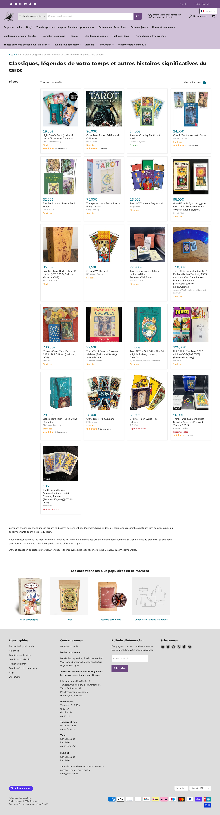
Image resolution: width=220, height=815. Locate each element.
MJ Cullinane (91, 141)
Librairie (90, 44)
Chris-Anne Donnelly (52, 141)
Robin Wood (48, 209)
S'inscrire (120, 668)
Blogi (29, 27)
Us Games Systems (138, 141)
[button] (208, 11)
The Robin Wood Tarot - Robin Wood (59, 205)
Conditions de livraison (20, 655)
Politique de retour (18, 663)
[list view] (209, 82)
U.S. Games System (94, 274)
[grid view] (205, 82)
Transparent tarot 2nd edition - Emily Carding (103, 205)
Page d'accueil (12, 27)
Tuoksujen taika (121, 36)
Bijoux (75, 36)
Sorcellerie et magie (54, 36)
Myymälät (106, 44)
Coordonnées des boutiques (23, 668)
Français (182, 4)
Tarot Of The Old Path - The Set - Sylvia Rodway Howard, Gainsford (147, 354)
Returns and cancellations (20, 798)
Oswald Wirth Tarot (97, 271)
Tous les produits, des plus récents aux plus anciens (65, 27)
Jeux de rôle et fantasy (66, 44)
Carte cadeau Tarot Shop (112, 27)
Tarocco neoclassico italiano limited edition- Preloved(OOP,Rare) (145, 274)
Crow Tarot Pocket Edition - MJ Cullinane (103, 137)
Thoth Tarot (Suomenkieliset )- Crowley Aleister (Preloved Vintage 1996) (190, 422)
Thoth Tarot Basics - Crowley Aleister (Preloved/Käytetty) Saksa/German (102, 354)
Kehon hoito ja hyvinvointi (150, 36)
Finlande (201, 4)
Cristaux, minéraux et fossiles (20, 36)
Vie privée (14, 650)
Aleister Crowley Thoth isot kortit (145, 137)
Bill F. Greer (48, 360)
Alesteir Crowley (180, 428)
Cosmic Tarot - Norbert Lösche (189, 135)
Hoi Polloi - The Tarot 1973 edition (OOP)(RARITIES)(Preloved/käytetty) (188, 354)
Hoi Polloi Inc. (179, 360)
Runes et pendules (162, 27)
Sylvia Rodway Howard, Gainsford (145, 360)
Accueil (13, 54)
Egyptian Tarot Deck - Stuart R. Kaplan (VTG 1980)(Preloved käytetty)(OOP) (59, 274)
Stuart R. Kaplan (50, 280)
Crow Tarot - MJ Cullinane (100, 419)
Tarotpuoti (47, 505)
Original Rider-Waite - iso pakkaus (144, 420)
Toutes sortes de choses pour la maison (26, 44)
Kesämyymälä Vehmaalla (132, 44)
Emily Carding (92, 209)
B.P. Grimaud (178, 213)
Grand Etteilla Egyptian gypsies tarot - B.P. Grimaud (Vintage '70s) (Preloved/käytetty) (190, 206)
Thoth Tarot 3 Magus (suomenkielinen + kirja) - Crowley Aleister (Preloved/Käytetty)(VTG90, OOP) (58, 496)
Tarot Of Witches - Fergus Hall (146, 203)
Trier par (44, 82)
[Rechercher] (137, 16)
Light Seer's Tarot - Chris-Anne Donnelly (60, 420)
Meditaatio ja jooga (95, 36)
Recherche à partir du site (21, 646)
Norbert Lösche (180, 138)
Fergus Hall (135, 206)
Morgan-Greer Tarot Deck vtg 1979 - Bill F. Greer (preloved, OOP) (59, 354)
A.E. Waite (134, 425)
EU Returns (14, 676)
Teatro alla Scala (137, 280)
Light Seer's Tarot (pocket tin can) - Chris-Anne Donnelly (58, 137)
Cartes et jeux (139, 27)
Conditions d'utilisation (20, 659)
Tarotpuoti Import (94, 360)
